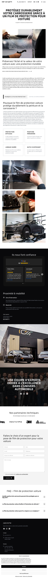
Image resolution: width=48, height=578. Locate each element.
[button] (6, 274)
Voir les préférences (24, 573)
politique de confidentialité (22, 474)
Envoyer (8, 478)
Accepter (24, 566)
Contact (30, 1)
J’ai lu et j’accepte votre (16, 474)
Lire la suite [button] (9, 279)
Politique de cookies (18, 576)
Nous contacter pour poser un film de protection (15, 71)
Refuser (24, 570)
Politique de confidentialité (27, 576)
